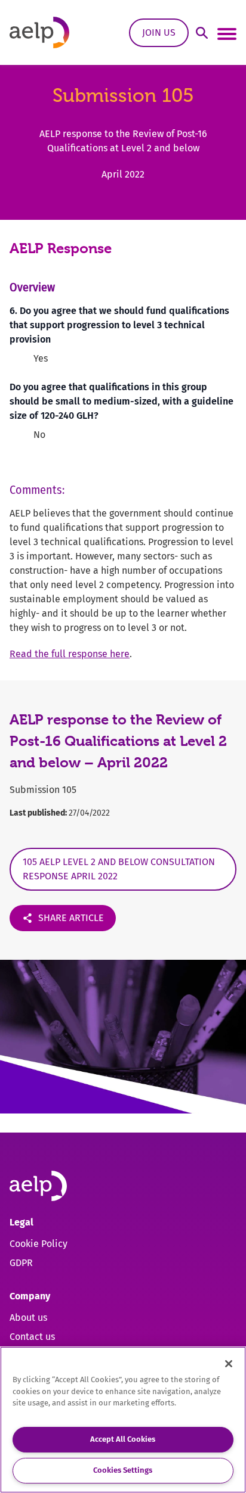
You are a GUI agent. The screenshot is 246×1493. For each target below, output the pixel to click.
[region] (123, 1419)
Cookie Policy (38, 1243)
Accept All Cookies (122, 1439)
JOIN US (159, 32)
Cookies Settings (122, 1470)
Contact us (32, 1336)
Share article (71, 917)
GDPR (21, 1262)
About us (28, 1317)
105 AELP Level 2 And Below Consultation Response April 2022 (119, 869)
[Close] (229, 1364)
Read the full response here (70, 654)
